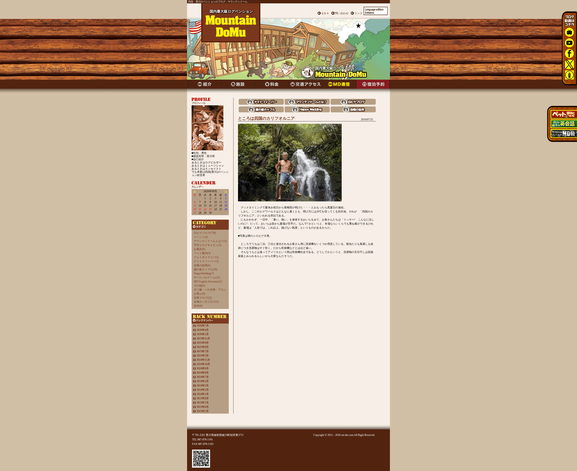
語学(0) (198, 305)
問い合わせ (341, 13)
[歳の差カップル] (261, 111)
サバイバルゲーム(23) (207, 277)
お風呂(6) (199, 249)
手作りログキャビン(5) (207, 245)
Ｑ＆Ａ (325, 13)
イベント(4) (201, 237)
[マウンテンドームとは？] (307, 104)
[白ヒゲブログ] (353, 104)
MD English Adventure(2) (208, 281)
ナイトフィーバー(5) (206, 261)
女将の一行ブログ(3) (206, 301)
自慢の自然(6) (202, 265)
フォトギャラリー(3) (206, 257)
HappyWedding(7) (204, 273)
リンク (358, 13)
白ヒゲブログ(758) (205, 232)
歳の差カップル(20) (205, 269)
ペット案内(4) (202, 253)
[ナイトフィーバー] (261, 104)
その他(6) (199, 285)
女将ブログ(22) (203, 297)
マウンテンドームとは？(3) (210, 241)
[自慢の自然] (353, 111)
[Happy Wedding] (307, 111)
